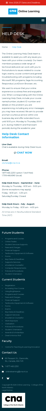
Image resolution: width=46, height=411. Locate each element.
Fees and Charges (12, 247)
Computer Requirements (15, 268)
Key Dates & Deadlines (14, 259)
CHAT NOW (24, 152)
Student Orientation (13, 274)
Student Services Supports (16, 244)
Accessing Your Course (14, 288)
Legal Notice (7, 390)
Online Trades (10, 241)
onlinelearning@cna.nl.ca (17, 371)
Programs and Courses (14, 239)
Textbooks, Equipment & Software (19, 253)
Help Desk (16, 47)
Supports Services (12, 262)
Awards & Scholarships (14, 332)
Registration (10, 285)
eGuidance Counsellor (14, 265)
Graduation (9, 324)
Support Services (12, 315)
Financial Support (12, 250)
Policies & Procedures (14, 271)
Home (5, 47)
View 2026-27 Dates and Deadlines (24, 3)
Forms (7, 256)
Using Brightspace (12, 291)
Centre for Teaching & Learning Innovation (22, 347)
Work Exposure (11, 321)
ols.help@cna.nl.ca (11, 163)
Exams (7, 309)
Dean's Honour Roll (13, 335)
